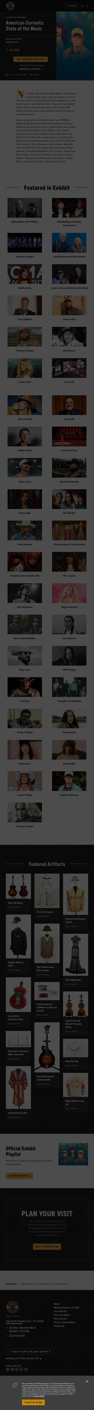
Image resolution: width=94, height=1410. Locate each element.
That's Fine (33, 1402)
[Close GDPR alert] (87, 1381)
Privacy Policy (39, 1396)
